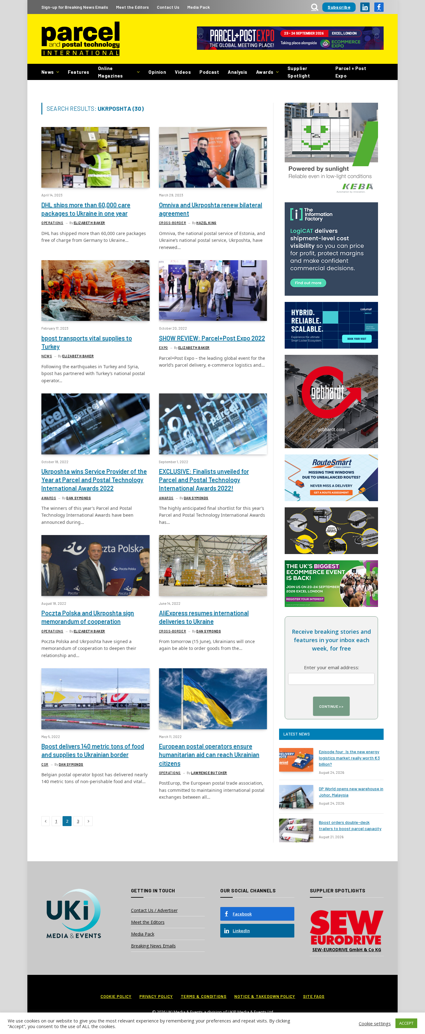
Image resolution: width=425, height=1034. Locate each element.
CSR (45, 764)
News (47, 72)
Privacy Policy (156, 996)
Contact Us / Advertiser (154, 910)
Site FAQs (314, 996)
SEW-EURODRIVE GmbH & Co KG (346, 949)
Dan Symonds (78, 498)
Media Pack (198, 7)
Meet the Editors (132, 7)
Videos (183, 72)
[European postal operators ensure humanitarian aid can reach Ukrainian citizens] (213, 698)
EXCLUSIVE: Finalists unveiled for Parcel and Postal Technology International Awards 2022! (204, 480)
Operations (52, 223)
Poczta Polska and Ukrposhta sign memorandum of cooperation (87, 617)
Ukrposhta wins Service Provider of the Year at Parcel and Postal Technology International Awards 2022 (94, 480)
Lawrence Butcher (209, 773)
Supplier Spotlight (298, 71)
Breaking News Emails (153, 946)
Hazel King (206, 223)
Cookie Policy (116, 996)
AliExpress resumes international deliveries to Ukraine (204, 617)
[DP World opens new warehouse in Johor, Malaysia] (296, 797)
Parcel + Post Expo (351, 71)
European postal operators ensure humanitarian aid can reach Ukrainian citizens (209, 754)
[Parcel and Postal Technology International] (80, 39)
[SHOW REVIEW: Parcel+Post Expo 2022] (213, 290)
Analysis (237, 72)
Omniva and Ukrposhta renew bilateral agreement (210, 209)
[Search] (315, 7)
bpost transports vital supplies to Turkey (86, 342)
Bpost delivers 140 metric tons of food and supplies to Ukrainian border (92, 750)
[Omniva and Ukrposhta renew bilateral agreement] (213, 157)
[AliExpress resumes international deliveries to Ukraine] (213, 565)
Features (78, 72)
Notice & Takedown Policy (264, 996)
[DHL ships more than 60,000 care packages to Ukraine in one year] (95, 157)
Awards (264, 72)
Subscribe (339, 7)
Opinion (157, 72)
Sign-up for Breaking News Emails (74, 7)
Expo (163, 347)
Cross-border (172, 223)
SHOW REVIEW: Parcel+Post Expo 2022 (212, 338)
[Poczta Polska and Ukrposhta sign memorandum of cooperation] (95, 565)
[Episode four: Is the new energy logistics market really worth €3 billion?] (296, 760)
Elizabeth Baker (89, 223)
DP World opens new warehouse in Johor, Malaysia (351, 791)
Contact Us (168, 7)
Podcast (209, 72)
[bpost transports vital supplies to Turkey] (95, 290)
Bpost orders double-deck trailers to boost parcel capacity (350, 825)
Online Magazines (110, 71)
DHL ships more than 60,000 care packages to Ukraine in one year (85, 209)
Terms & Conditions (204, 996)
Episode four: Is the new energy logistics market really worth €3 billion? (349, 758)
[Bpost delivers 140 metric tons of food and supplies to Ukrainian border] (95, 698)
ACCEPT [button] (406, 1023)
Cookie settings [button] (375, 1023)
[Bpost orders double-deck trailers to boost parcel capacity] (296, 830)
